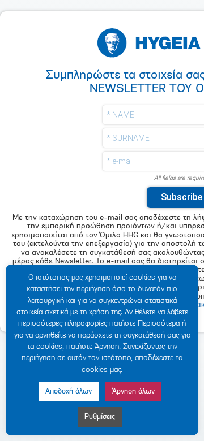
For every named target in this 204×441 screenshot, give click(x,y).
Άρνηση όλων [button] (133, 391)
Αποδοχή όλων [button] (68, 391)
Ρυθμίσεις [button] (99, 417)
